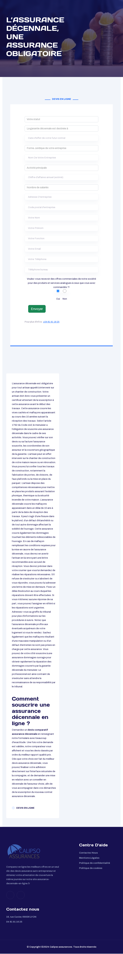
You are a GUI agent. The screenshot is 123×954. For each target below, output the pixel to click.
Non (64, 299)
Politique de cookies (90, 868)
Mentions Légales (89, 858)
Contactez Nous (88, 852)
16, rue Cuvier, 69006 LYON (21, 917)
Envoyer (37, 309)
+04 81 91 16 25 (51, 322)
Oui (58, 299)
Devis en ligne (25, 808)
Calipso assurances (61, 947)
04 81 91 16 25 (14, 921)
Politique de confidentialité (94, 863)
